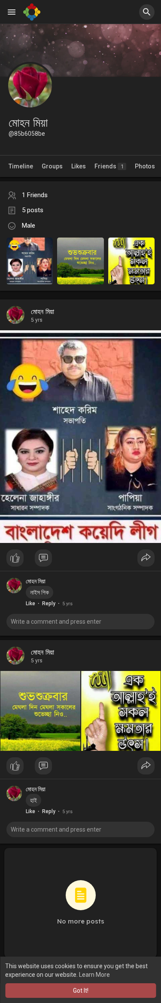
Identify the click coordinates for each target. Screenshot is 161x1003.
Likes (78, 166)
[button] (147, 12)
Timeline (21, 166)
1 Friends (35, 195)
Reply (48, 604)
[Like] (80, 560)
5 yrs (37, 320)
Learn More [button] (94, 974)
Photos (145, 166)
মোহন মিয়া (42, 312)
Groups (52, 166)
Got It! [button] (80, 990)
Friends (109, 166)
